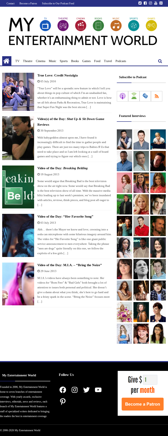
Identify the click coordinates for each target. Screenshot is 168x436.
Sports (64, 61)
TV (17, 61)
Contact (10, 3)
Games (86, 61)
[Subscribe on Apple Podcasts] (122, 96)
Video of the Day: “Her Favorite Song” (65, 216)
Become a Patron (28, 3)
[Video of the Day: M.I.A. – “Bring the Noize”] (18, 283)
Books (75, 61)
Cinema (40, 61)
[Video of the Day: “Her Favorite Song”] (18, 235)
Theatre (27, 61)
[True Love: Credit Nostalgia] (18, 92)
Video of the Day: (62, 168)
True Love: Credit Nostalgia (57, 75)
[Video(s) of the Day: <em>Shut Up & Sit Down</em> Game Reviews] (18, 138)
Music (52, 61)
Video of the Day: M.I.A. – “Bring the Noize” (69, 265)
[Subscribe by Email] (145, 96)
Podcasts (121, 61)
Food (97, 61)
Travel (108, 61)
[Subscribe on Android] (134, 96)
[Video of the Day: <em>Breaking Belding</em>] (18, 187)
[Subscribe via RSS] (156, 96)
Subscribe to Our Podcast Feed (58, 3)
